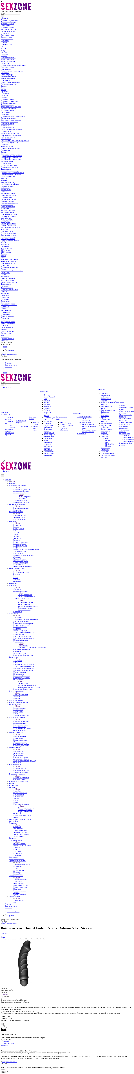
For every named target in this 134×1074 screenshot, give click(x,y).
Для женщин (18, 617)
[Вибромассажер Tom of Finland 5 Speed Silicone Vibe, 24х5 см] (24, 986)
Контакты (4, 1045)
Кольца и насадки (19, 708)
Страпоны (17, 827)
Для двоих (17, 589)
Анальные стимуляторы (21, 489)
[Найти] (2, 15)
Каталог (12, 483)
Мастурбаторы (18, 751)
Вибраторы (17, 525)
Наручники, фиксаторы (26, 808)
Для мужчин (17, 661)
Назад (13, 481)
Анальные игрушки (25, 595)
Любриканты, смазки (25, 602)
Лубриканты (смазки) (21, 721)
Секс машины (23, 646)
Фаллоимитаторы (19, 844)
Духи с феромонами (20, 695)
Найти (3, 1072)
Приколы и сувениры (21, 778)
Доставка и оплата (7, 1043)
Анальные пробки (24, 497)
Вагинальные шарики (21, 508)
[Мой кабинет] (2, 473)
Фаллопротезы (23, 683)
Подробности (5, 994)
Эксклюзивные (18, 900)
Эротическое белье (20, 879)
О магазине (5, 1041)
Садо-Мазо (17, 791)
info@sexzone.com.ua (9, 354)
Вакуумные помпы (20, 515)
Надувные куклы (19, 768)
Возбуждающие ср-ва (21, 572)
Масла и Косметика (20, 736)
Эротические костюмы (21, 864)
